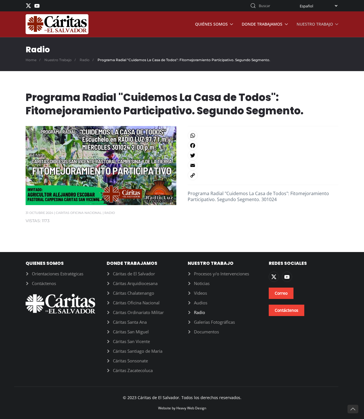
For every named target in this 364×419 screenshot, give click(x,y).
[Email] (263, 165)
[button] (353, 409)
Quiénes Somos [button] (211, 24)
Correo (281, 293)
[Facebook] (263, 145)
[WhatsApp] (263, 136)
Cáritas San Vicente (131, 341)
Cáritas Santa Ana (130, 322)
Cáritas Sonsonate (130, 361)
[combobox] (268, 5)
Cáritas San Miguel (131, 332)
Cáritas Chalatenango (133, 293)
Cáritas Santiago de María (137, 351)
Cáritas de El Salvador (134, 273)
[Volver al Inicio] (57, 24)
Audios (200, 303)
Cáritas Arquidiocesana (135, 283)
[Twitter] (263, 155)
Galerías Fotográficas (214, 322)
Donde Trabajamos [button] (262, 24)
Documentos (206, 332)
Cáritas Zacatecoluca (133, 370)
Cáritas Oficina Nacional (136, 303)
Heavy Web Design (191, 408)
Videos (200, 293)
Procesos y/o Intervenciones (221, 273)
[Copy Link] (263, 175)
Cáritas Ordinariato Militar (138, 312)
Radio (109, 213)
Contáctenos (44, 283)
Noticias (202, 283)
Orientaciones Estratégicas (57, 273)
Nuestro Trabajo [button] (315, 24)
